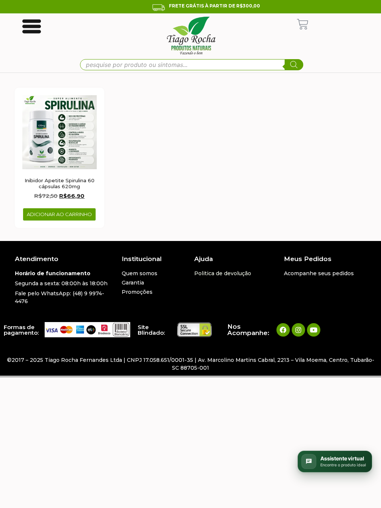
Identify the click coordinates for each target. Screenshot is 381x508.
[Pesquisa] (294, 64)
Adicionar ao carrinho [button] (59, 214)
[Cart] (302, 24)
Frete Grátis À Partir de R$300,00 (214, 6)
